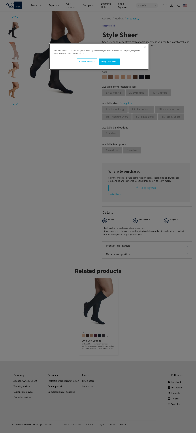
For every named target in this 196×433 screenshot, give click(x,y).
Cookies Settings (87, 62)
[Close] (144, 47)
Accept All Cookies (109, 62)
